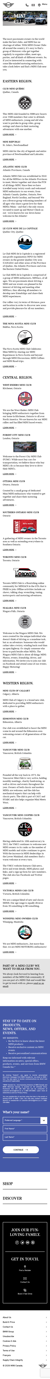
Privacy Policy (9, 1346)
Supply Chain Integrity (13, 1360)
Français (7, 1355)
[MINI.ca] (7, 5)
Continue (18, 1150)
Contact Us (8, 1327)
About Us (7, 1317)
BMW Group (8, 1332)
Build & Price (9, 1322)
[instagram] (33, 1243)
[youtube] (28, 1243)
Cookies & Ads (9, 1341)
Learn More (8, 135)
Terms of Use (9, 1351)
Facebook (25, 875)
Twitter (38, 875)
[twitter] (22, 1243)
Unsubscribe (8, 1336)
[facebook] (17, 1243)
